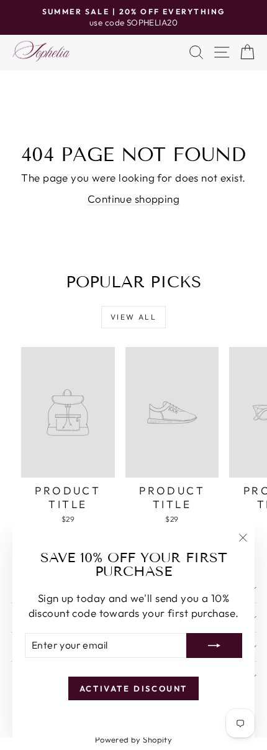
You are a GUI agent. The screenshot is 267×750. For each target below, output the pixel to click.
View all (133, 317)
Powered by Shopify (134, 739)
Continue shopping (133, 198)
